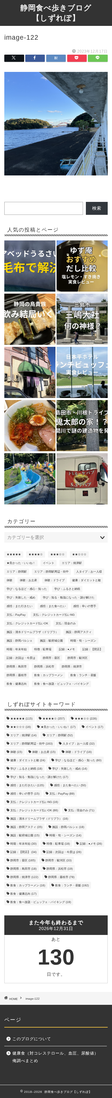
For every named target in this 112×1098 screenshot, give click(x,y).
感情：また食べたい (53, 606)
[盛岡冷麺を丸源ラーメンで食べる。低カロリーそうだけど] (29, 426)
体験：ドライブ (55, 580)
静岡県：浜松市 (44, 666)
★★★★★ (14, 554)
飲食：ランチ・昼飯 (83, 675)
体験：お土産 (28, 580)
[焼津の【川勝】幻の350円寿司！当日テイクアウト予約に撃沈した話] (29, 373)
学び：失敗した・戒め (21, 597)
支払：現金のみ (66, 623)
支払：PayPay (16, 614)
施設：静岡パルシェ (19, 640)
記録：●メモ (67, 649)
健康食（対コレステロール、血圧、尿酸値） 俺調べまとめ (57, 1057)
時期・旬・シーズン (83, 640)
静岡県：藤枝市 (17, 675)
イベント (48, 563)
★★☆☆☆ (79, 554)
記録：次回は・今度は (21, 657)
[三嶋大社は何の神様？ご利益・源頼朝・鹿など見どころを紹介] (82, 320)
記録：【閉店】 (92, 649)
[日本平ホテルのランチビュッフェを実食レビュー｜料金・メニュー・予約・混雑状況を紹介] (82, 373)
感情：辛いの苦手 (84, 606)
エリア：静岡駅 (17, 571)
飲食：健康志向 (17, 683)
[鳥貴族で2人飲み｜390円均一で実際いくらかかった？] (29, 320)
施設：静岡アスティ (79, 632)
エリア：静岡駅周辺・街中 (51, 571)
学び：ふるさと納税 (67, 588)
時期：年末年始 (17, 649)
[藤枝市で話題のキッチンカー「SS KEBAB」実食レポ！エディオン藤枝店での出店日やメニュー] (82, 479)
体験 (9, 580)
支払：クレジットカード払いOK (27, 623)
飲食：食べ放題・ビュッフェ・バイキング (61, 683)
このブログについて (31, 1039)
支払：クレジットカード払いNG (54, 614)
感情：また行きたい (19, 606)
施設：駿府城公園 (51, 640)
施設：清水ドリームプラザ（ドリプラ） (32, 632)
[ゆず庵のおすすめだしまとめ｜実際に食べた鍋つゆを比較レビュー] (82, 266)
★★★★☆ (35, 554)
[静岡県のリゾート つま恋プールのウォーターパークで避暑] (29, 479)
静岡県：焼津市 (72, 666)
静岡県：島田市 (17, 666)
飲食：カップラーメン (48, 675)
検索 (96, 208)
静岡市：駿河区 (77, 657)
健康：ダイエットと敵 (86, 580)
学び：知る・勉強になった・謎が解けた (68, 597)
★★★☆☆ (57, 554)
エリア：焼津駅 (72, 563)
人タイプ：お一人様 (89, 571)
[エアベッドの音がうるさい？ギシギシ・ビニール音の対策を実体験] (29, 266)
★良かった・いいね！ (21, 563)
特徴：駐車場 (42, 649)
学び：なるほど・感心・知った (27, 588)
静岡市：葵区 (51, 657)
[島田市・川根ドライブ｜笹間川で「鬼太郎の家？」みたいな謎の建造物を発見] (82, 426)
